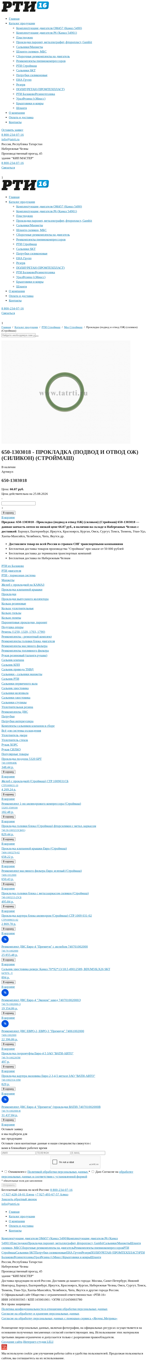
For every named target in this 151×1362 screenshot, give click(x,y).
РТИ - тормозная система (18, 575)
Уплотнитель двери (14, 735)
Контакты (15, 122)
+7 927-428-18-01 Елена (17, 1194)
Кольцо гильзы (11, 613)
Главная (14, 18)
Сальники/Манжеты (29, 47)
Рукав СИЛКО (11, 749)
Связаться (8, 167)
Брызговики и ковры (29, 103)
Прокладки (8, 594)
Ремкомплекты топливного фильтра (25, 650)
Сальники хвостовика (15, 697)
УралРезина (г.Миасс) (30, 98)
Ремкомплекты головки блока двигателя (28, 641)
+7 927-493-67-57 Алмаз (51, 1194)
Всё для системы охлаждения (21, 730)
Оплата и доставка (21, 117)
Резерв (20, 84)
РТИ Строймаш (26, 66)
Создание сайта (11, 1342)
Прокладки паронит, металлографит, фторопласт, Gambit (54, 42)
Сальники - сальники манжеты (21, 674)
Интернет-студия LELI (38, 1342)
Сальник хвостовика (15, 688)
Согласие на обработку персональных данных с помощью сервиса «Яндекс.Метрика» (59, 1318)
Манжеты (7, 580)
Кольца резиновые (13, 603)
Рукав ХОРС (9, 744)
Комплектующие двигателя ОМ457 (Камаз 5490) (49, 28)
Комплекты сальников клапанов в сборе (28, 726)
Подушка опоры (12, 627)
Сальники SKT (26, 70)
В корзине (8, 517)
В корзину (8, 512)
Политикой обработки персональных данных (58, 1172)
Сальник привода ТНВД (17, 669)
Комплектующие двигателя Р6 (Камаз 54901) (46, 32)
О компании (17, 113)
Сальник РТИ (10, 679)
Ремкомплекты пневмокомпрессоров (41, 61)
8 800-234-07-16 (12, 134)
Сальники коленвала (15, 693)
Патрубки (8, 716)
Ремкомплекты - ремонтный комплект (26, 636)
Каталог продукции (22, 23)
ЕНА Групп (23, 80)
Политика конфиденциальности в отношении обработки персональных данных (54, 1309)
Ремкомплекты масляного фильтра (24, 646)
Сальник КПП (10, 665)
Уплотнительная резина (17, 707)
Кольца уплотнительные (17, 608)
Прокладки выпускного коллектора (25, 599)
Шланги (21, 108)
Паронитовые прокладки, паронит (24, 622)
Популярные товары (15, 754)
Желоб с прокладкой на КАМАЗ (22, 584)
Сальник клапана (12, 660)
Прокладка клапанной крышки (21, 589)
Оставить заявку (12, 130)
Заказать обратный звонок (19, 1199)
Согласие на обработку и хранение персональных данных (40, 1313)
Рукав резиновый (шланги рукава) (24, 655)
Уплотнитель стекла (14, 740)
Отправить (9, 1185)
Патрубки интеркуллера (17, 721)
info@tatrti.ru (10, 139)
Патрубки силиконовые (32, 75)
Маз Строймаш (73, 327)
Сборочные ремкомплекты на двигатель (43, 56)
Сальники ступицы (14, 702)
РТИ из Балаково (12, 566)
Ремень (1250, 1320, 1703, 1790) (23, 632)
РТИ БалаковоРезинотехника (35, 94)
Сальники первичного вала (19, 683)
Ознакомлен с (45, 1172)
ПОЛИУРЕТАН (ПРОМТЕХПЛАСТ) (40, 89)
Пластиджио (24, 37)
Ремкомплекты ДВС (14, 712)
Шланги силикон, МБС (31, 51)
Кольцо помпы (11, 617)
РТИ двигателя (11, 570)
